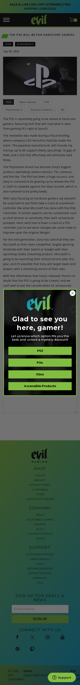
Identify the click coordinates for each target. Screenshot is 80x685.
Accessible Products (40, 386)
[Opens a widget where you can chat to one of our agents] (62, 678)
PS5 (40, 351)
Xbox (40, 374)
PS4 (40, 362)
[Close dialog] (72, 293)
